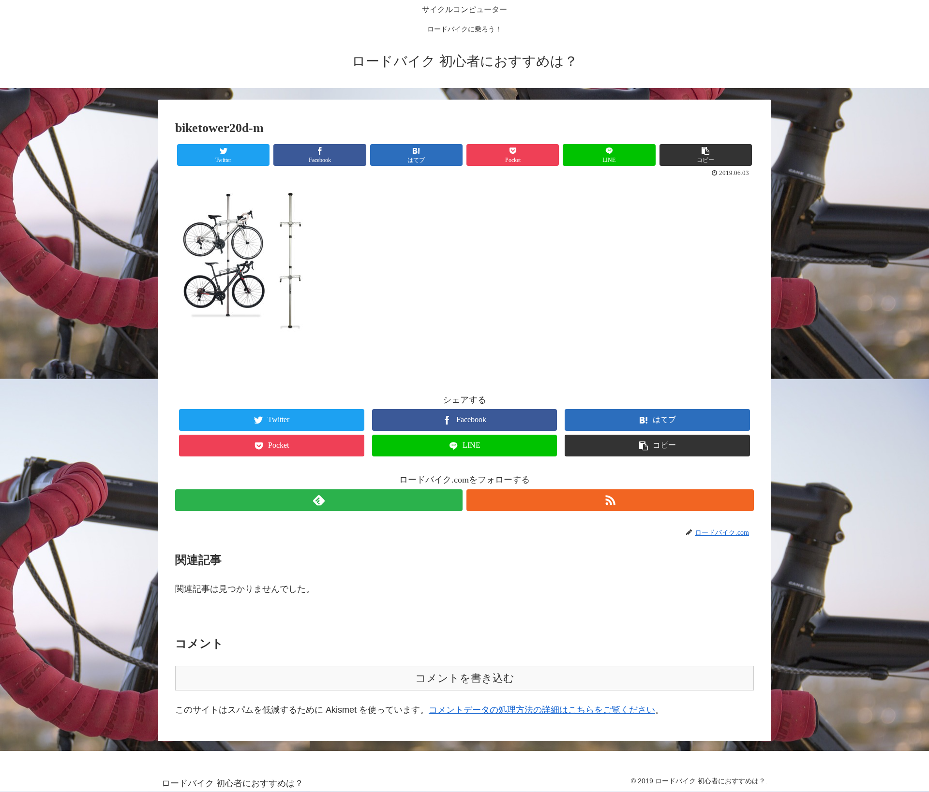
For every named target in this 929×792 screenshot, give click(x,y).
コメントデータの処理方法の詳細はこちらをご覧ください (542, 710)
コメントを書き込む (464, 678)
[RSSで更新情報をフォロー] (610, 500)
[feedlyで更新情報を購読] (319, 500)
